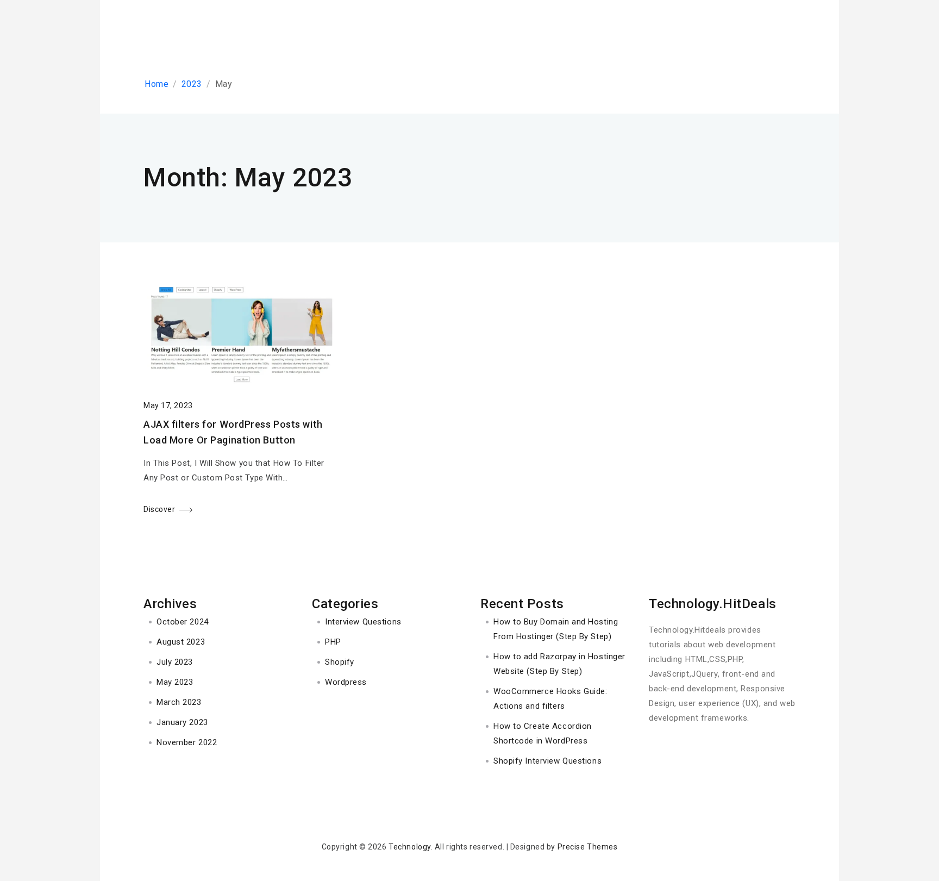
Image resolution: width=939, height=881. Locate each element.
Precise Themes (588, 846)
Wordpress (346, 682)
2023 (191, 84)
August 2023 (180, 642)
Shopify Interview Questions (547, 761)
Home (156, 84)
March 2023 (179, 702)
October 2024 (182, 622)
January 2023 (182, 722)
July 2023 (174, 662)
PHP (333, 642)
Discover (159, 509)
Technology (410, 846)
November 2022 (186, 742)
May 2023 (174, 682)
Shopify (339, 662)
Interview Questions (363, 622)
